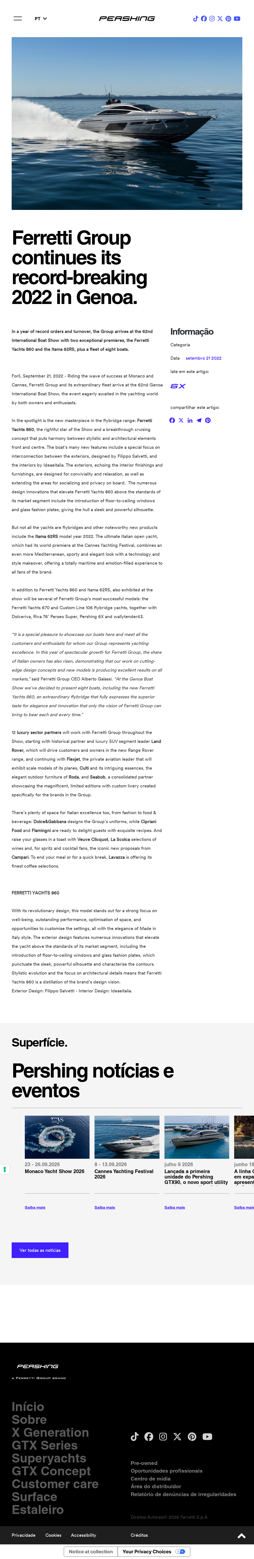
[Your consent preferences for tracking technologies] (4, 1169)
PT (37, 18)
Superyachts (49, 1458)
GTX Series (45, 1445)
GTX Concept (51, 1470)
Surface (34, 1496)
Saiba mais (35, 1207)
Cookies (53, 1535)
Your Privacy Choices (147, 1552)
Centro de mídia (151, 1479)
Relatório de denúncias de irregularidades (183, 1494)
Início (28, 1406)
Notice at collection (91, 1552)
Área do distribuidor (156, 1486)
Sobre (29, 1419)
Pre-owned (144, 1463)
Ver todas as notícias (40, 1250)
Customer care (55, 1483)
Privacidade (23, 1535)
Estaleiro (38, 1509)
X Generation (50, 1432)
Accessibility (83, 1535)
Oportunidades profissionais (167, 1471)
